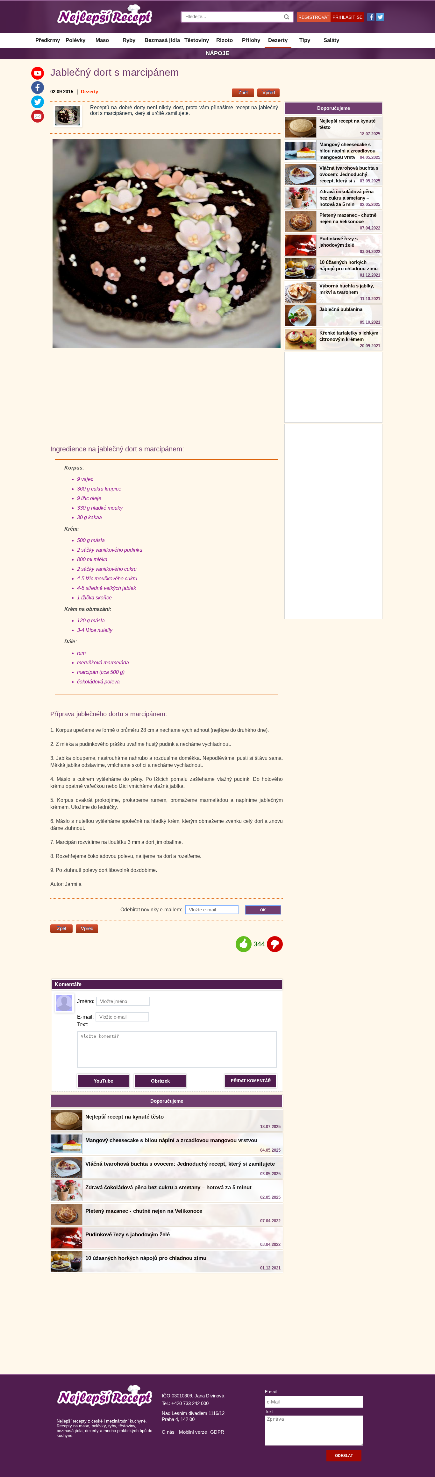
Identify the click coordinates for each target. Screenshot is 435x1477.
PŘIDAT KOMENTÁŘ (251, 1080)
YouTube (103, 1081)
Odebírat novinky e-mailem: (151, 909)
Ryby (129, 40)
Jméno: (86, 1001)
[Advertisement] (333, 520)
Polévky (75, 40)
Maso (102, 40)
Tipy (304, 40)
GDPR (217, 1432)
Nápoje (217, 53)
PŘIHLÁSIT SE (347, 17)
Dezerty (278, 40)
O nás (168, 1432)
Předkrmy (47, 40)
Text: (83, 1024)
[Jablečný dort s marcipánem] (67, 116)
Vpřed (268, 92)
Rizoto (224, 40)
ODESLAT (344, 1455)
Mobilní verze (193, 1432)
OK (263, 910)
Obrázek (160, 1081)
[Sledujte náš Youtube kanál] (37, 73)
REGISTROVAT (314, 17)
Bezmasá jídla (162, 40)
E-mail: (85, 1017)
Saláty (331, 40)
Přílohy (251, 40)
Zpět (243, 92)
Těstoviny (196, 40)
